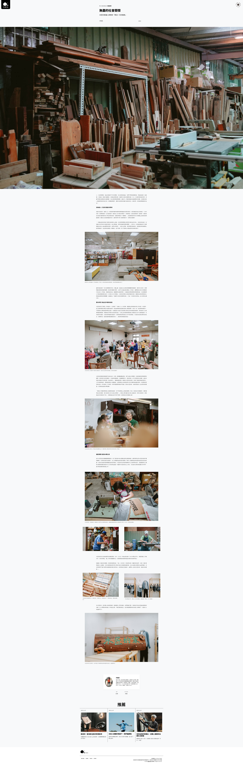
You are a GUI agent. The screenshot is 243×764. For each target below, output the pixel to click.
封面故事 (109, 6)
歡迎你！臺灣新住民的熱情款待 (91, 734)
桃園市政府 (150, 761)
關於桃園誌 (82, 758)
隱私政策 (91, 758)
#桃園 (101, 21)
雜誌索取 (87, 758)
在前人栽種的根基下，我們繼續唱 (120, 734)
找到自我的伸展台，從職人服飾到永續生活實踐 (148, 735)
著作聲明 (95, 758)
